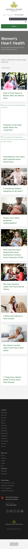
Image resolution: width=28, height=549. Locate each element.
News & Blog (10, 15)
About (4, 15)
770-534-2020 (19, 15)
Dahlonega (4, 430)
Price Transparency (6, 488)
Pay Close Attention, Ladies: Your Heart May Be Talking (13, 286)
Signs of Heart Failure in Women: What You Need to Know (13, 95)
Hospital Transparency (7, 490)
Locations (4, 410)
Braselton (3, 417)
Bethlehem (4, 412)
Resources (4, 453)
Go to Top (14, 544)
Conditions (4, 473)
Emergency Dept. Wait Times (18, 19)
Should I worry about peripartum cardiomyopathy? (11, 220)
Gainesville (4, 438)
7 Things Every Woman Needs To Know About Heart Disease (12, 379)
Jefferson (3, 443)
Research (3, 458)
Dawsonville (4, 433)
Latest (3, 460)
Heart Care (4, 468)
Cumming (4, 428)
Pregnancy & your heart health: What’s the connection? (12, 127)
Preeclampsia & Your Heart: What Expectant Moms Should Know (14, 159)
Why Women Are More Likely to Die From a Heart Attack (13, 347)
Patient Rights (5, 480)
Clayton (3, 423)
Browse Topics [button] (6, 68)
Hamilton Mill (4, 441)
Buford (3, 420)
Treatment (4, 471)
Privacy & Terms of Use (7, 483)
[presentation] (14, 81)
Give (2, 466)
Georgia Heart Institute (11, 47)
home (2, 47)
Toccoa (3, 446)
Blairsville (4, 415)
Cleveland (4, 425)
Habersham (4, 436)
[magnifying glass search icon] (25, 22)
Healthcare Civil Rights (7, 485)
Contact (3, 463)
